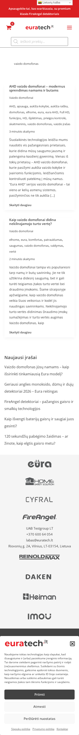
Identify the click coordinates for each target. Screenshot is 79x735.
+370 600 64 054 (39, 534)
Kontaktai (62, 729)
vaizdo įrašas (62, 124)
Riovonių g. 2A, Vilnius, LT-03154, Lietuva (39, 546)
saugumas (16, 246)
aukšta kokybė (39, 106)
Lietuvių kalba (51, 2)
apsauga (22, 106)
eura (41, 112)
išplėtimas (35, 118)
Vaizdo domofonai (21, 98)
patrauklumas (53, 240)
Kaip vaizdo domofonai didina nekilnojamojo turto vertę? (32, 221)
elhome (31, 112)
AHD (12, 106)
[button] (72, 644)
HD (25, 118)
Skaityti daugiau (20, 205)
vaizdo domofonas (39, 124)
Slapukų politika (20, 729)
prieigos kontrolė (54, 118)
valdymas (56, 246)
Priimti (39, 694)
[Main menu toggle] (69, 27)
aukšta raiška (59, 106)
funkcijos (15, 118)
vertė (12, 251)
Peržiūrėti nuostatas (39, 718)
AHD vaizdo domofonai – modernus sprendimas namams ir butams (37, 88)
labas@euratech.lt (39, 540)
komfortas (35, 240)
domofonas (16, 112)
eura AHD (51, 112)
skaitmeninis (17, 124)
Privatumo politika (43, 729)
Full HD (64, 112)
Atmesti (39, 706)
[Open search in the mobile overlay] (39, 41)
